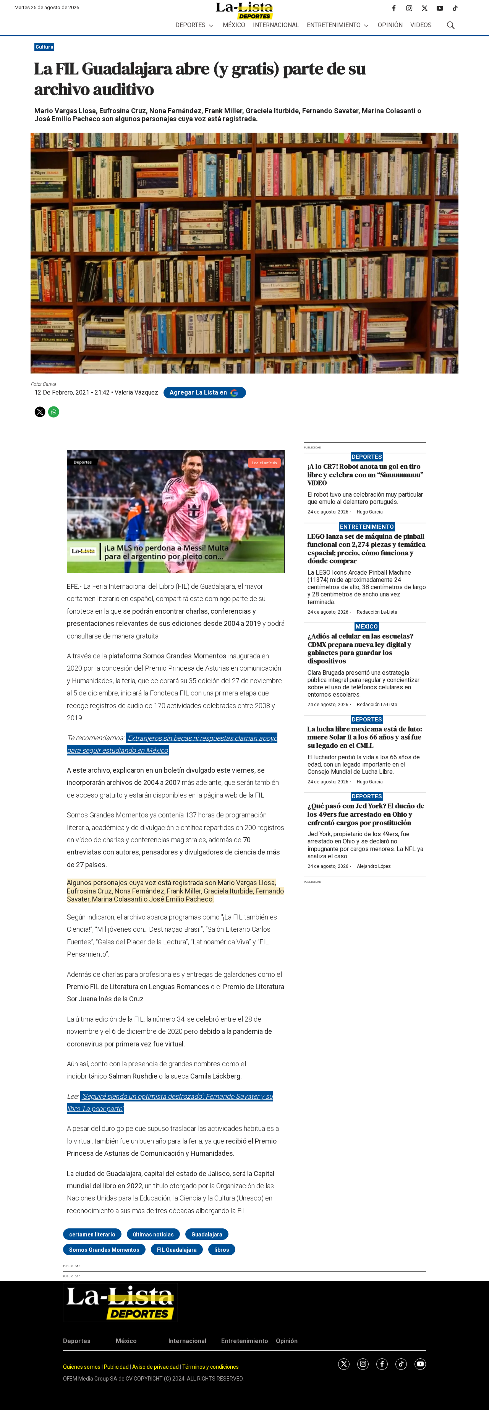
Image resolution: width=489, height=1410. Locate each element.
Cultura (44, 47)
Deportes (190, 25)
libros (221, 1250)
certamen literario (92, 1234)
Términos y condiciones (210, 1367)
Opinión (390, 25)
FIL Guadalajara (177, 1250)
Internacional (276, 25)
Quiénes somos (81, 1367)
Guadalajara (206, 1234)
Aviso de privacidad (155, 1367)
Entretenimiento (334, 25)
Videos (421, 25)
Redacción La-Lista (377, 612)
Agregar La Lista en (199, 392)
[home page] (244, 10)
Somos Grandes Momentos (104, 1250)
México (234, 25)
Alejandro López (374, 866)
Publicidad (117, 1367)
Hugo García (370, 512)
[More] (211, 25)
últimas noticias (153, 1234)
